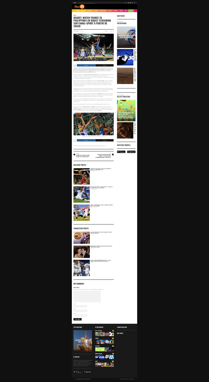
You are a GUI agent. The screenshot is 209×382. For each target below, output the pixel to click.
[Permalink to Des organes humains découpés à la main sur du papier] (111, 334)
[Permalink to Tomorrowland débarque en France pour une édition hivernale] (107, 334)
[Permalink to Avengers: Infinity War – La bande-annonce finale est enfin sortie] (111, 342)
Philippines (100, 145)
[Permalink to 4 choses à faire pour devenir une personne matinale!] (100, 365)
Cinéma (96, 338)
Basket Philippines (85, 145)
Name (74, 303)
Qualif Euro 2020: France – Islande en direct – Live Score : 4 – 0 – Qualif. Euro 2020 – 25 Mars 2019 (102, 187)
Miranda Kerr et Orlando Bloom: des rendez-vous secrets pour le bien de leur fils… (101, 246)
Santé (96, 361)
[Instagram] (128, 3)
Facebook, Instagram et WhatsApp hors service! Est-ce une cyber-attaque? (135, 55)
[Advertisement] (116, 6)
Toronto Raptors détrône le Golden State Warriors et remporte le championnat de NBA (100, 169)
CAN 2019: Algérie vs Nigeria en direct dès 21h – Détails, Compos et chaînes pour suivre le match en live (100, 261)
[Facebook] (125, 3)
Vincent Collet (104, 145)
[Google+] (126, 3)
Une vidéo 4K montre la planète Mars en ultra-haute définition (135, 75)
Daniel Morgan (92, 170)
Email (74, 308)
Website (74, 313)
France (93, 145)
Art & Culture (98, 330)
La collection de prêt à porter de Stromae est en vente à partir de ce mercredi (101, 233)
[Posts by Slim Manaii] (74, 31)
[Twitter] (130, 3)
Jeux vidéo (97, 346)
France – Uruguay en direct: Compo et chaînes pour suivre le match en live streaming (101, 205)
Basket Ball (76, 145)
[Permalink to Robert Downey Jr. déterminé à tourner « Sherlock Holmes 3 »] (107, 342)
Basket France (80, 145)
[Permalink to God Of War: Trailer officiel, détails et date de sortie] (107, 349)
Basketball (90, 145)
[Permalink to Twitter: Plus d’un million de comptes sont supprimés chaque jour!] (111, 357)
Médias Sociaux (98, 353)
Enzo (91, 207)
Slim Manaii (77, 31)
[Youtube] (132, 3)
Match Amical (96, 145)
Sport (75, 15)
